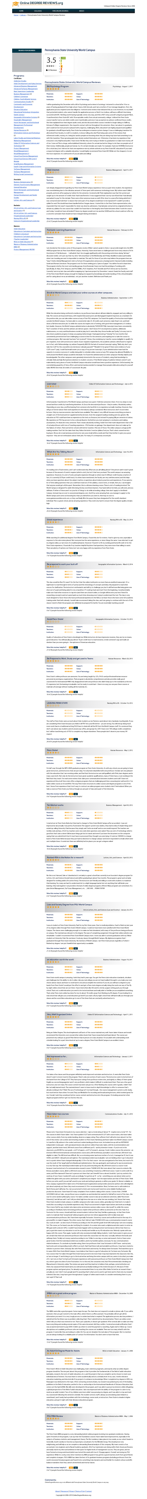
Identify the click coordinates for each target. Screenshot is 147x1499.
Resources (64, 1491)
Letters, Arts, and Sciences (23, 200)
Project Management (21, 148)
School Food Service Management (26, 156)
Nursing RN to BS (20, 218)
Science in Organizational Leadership (26, 221)
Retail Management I (21, 151)
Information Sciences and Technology (27, 133)
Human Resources (20, 130)
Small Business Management (24, 164)
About (81, 11)
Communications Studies (22, 102)
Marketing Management (22, 141)
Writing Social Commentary (23, 174)
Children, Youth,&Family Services (25, 99)
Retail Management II (21, 154)
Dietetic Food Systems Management (27, 185)
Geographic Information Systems (25, 117)
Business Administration (22, 182)
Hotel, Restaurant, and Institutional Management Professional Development (26, 125)
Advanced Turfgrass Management (26, 89)
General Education (20, 187)
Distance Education (21, 109)
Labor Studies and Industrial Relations (27, 138)
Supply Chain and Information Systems (27, 167)
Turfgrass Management (22, 169)
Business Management (22, 94)
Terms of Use (80, 1491)
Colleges (38, 11)
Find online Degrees (60, 11)
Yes (71, 159)
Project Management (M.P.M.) (24, 249)
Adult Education (19, 229)
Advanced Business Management (25, 86)
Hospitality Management (23, 120)
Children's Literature (21, 97)
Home (21, 11)
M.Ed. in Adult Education (22, 242)
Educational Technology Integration (26, 112)
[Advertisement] (74, 33)
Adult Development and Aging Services (28, 84)
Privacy (72, 1491)
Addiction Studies (20, 81)
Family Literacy (19, 115)
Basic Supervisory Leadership (24, 91)
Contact (89, 1491)
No (76, 159)
